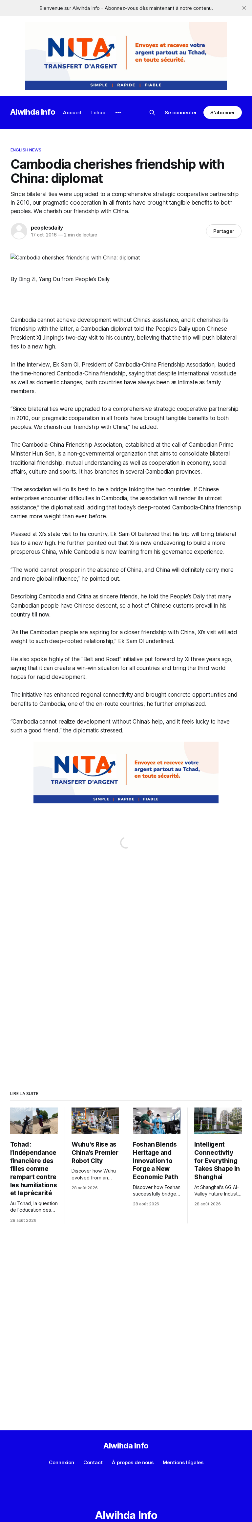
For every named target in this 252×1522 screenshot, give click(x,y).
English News (26, 149)
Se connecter (181, 112)
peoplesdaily (47, 227)
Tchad (98, 112)
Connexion (61, 1462)
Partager (224, 231)
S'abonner (222, 112)
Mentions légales (183, 1462)
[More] (118, 112)
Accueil (72, 112)
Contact (93, 1462)
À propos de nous (133, 1462)
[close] (244, 8)
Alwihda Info (32, 112)
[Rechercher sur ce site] (152, 112)
